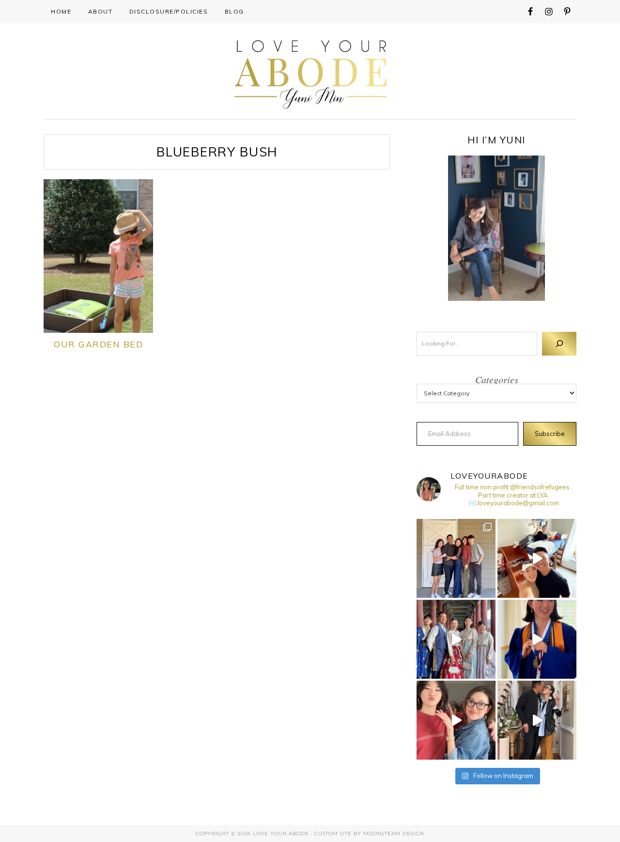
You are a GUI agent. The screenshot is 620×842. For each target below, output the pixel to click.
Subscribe (550, 433)
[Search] (559, 344)
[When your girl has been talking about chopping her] (456, 720)
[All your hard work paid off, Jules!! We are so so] (536, 639)
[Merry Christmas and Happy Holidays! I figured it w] (456, 558)
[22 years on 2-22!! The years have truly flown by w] (536, 720)
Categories (496, 379)
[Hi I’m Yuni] (496, 228)
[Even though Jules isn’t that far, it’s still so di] (536, 558)
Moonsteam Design (393, 833)
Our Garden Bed (98, 344)
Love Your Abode (310, 72)
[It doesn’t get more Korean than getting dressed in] (456, 639)
